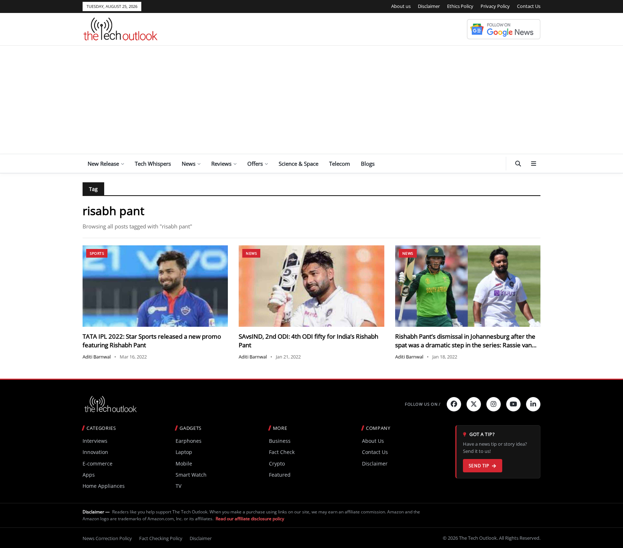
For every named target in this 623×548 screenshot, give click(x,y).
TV (178, 485)
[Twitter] (474, 404)
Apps (89, 474)
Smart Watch (191, 474)
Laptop (184, 452)
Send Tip (479, 466)
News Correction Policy (107, 538)
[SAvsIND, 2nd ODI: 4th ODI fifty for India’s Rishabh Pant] (311, 286)
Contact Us (528, 6)
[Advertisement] (311, 99)
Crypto (277, 463)
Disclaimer (429, 6)
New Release (103, 163)
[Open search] (518, 163)
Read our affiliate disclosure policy (250, 519)
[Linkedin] (533, 404)
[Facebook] (454, 404)
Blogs (368, 163)
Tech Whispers (153, 163)
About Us (373, 440)
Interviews (95, 440)
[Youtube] (513, 404)
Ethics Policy (460, 6)
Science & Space (298, 163)
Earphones (189, 440)
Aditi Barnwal (97, 356)
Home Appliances (104, 485)
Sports (97, 253)
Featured (280, 474)
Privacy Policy (495, 6)
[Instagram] (493, 404)
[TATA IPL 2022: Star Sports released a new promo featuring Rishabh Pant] (155, 286)
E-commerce (97, 463)
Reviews (221, 163)
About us (401, 6)
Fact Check (282, 452)
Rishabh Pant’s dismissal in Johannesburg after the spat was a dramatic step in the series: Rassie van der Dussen (465, 345)
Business (280, 440)
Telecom (339, 163)
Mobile (184, 463)
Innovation (95, 452)
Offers (255, 163)
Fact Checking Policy (160, 538)
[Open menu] (533, 163)
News (188, 163)
